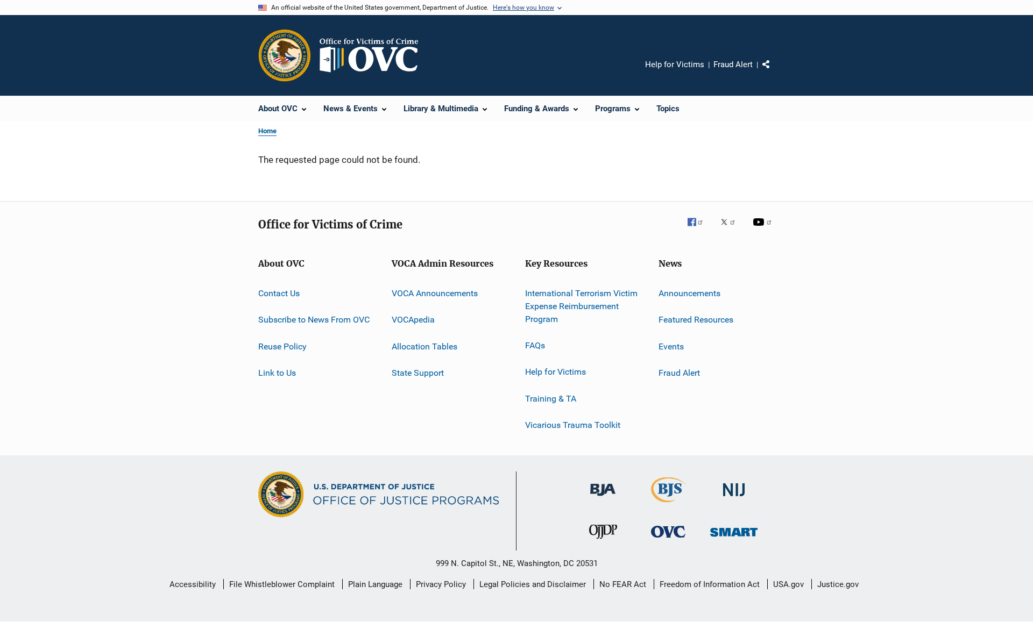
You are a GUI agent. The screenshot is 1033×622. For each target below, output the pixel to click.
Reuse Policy (282, 346)
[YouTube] (764, 229)
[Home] (373, 55)
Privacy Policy (441, 584)
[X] (732, 229)
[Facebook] (699, 229)
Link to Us (277, 373)
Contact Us (279, 293)
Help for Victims (674, 64)
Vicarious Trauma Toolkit (572, 425)
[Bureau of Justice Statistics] (668, 504)
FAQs (535, 345)
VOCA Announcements (435, 293)
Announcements (689, 293)
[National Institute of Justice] (734, 498)
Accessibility (192, 584)
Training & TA (550, 398)
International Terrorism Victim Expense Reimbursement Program (581, 306)
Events (671, 346)
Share (774, 72)
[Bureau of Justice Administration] (602, 498)
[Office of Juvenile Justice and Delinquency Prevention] (603, 541)
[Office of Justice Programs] (284, 55)
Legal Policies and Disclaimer (532, 584)
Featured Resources (696, 319)
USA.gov (788, 584)
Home (267, 131)
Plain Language (375, 584)
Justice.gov (838, 584)
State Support (418, 373)
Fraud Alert (733, 64)
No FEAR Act (622, 584)
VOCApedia (413, 319)
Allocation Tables (424, 346)
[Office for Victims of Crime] (668, 539)
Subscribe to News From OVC (314, 319)
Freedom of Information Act (710, 584)
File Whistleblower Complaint (282, 584)
